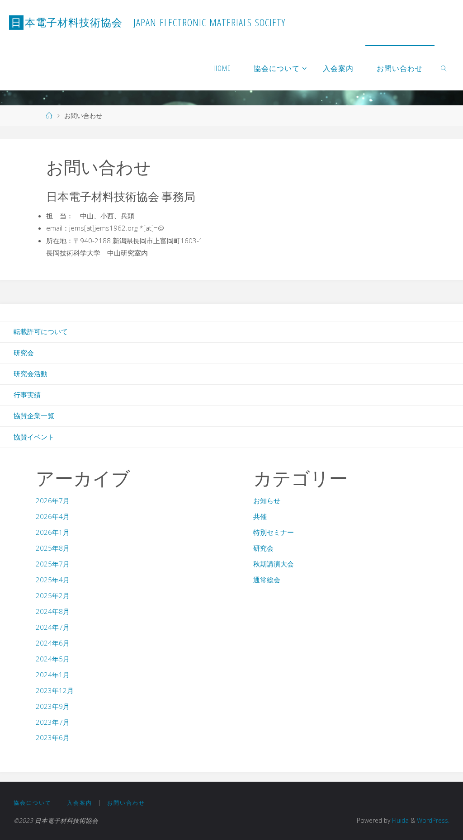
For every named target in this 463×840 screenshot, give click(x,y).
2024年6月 (53, 642)
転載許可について (41, 331)
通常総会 (266, 579)
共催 (260, 516)
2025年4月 (53, 579)
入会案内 (79, 803)
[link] (444, 67)
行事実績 (27, 394)
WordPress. (433, 820)
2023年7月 (53, 722)
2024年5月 (53, 658)
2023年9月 (53, 706)
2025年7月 (53, 563)
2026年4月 (53, 516)
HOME (222, 68)
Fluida (399, 820)
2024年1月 (53, 674)
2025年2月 (53, 595)
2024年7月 (53, 627)
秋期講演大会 (273, 563)
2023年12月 (55, 690)
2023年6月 (53, 737)
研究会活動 (30, 373)
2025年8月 (53, 547)
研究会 (24, 352)
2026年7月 (53, 500)
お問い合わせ (126, 803)
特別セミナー (273, 532)
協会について (33, 803)
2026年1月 (53, 532)
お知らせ (266, 500)
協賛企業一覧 (34, 415)
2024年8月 (53, 611)
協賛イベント (34, 436)
